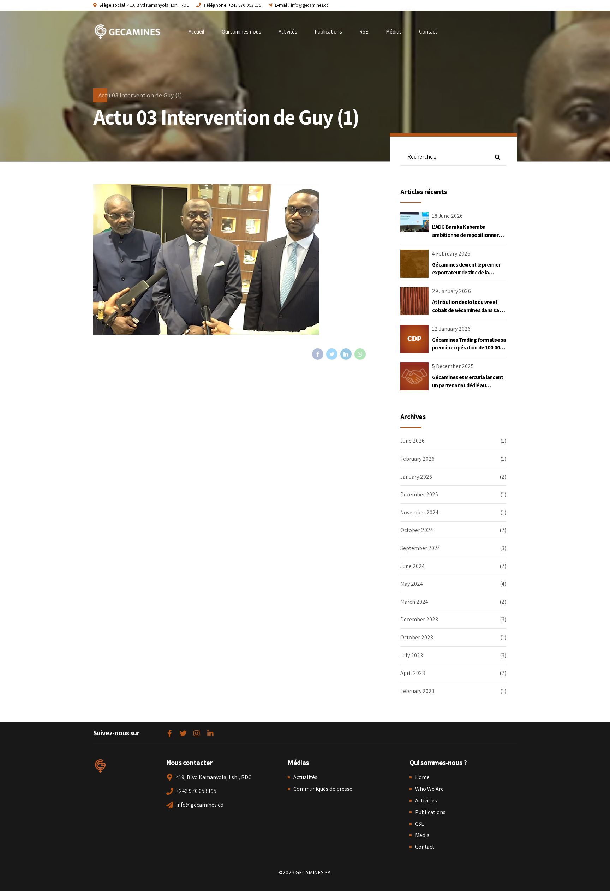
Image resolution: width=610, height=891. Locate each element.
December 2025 (419, 494)
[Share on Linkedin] (346, 354)
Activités (288, 31)
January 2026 (416, 476)
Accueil (196, 31)
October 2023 (416, 637)
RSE (363, 31)
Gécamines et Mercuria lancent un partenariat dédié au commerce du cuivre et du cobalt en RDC (467, 389)
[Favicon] (100, 766)
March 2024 (414, 601)
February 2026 (417, 458)
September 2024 (420, 548)
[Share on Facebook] (317, 354)
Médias (393, 31)
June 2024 (412, 566)
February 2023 (417, 691)
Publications (328, 31)
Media (422, 835)
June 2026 (412, 440)
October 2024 (416, 530)
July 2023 (411, 655)
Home (422, 777)
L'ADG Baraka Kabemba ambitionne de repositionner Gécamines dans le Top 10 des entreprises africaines (466, 238)
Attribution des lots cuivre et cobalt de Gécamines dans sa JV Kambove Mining (468, 310)
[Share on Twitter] (331, 354)
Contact (428, 31)
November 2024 (419, 512)
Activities (426, 800)
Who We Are (429, 789)
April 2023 (412, 673)
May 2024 (411, 583)
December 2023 (419, 619)
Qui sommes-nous (241, 31)
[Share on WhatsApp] (360, 354)
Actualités (305, 777)
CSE (419, 823)
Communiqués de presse (322, 789)
